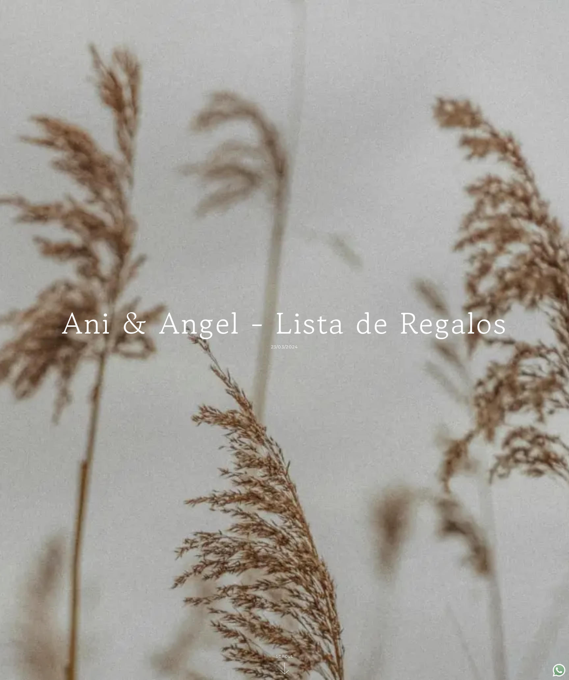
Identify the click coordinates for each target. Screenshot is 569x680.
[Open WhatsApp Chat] (559, 675)
